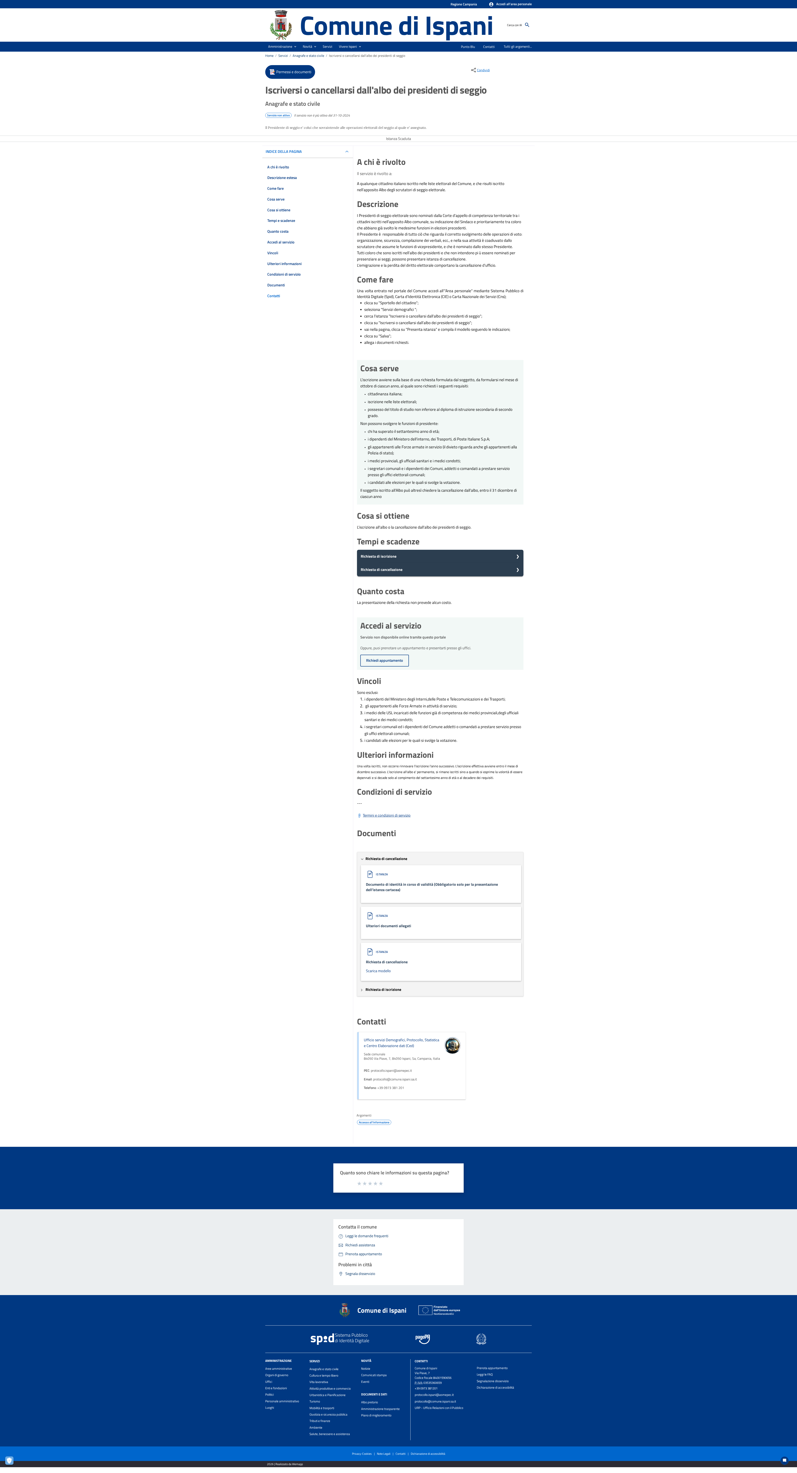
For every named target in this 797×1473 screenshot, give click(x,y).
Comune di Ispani (396, 25)
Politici (269, 1394)
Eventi (365, 1381)
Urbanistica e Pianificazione (327, 1395)
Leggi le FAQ (485, 1374)
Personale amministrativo (282, 1401)
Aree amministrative (278, 1368)
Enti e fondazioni (276, 1388)
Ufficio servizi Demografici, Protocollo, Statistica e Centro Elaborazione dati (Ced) (401, 1042)
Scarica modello (378, 971)
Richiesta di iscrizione (378, 556)
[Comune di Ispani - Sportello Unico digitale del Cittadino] (280, 24)
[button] (510, 4)
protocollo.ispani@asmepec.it (434, 1394)
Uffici (268, 1381)
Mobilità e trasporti (321, 1408)
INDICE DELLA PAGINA (284, 151)
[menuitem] (468, 46)
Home (269, 55)
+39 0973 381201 (426, 1388)
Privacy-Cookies (362, 1453)
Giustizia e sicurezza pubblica (328, 1414)
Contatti (421, 1361)
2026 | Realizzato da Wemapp (285, 1464)
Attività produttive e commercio (330, 1388)
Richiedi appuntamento (384, 660)
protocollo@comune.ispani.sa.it (435, 1401)
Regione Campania (464, 4)
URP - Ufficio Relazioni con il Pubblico (439, 1407)
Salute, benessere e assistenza (329, 1434)
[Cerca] (527, 24)
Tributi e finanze (319, 1420)
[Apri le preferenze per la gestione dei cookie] (10, 1461)
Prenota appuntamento (492, 1368)
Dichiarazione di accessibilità (495, 1387)
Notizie (365, 1368)
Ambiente (315, 1427)
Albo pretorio (369, 1402)
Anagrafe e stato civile (308, 55)
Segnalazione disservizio (493, 1381)
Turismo (314, 1401)
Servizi (283, 55)
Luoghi (269, 1407)
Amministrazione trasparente (380, 1408)
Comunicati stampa (374, 1375)
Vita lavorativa (318, 1381)
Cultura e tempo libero (323, 1375)
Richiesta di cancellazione (381, 569)
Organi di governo (276, 1375)
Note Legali (383, 1453)
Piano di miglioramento (376, 1415)
